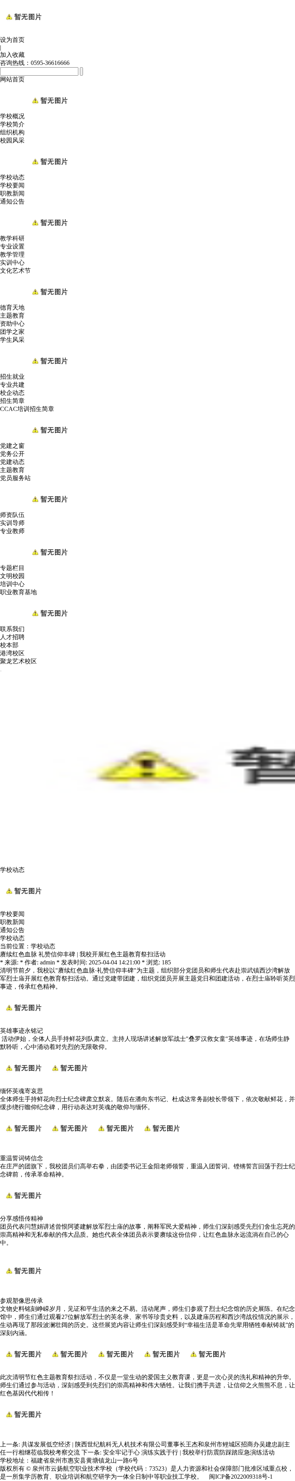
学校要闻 (12, 185)
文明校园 (12, 576)
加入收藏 (12, 54)
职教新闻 (12, 193)
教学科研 (12, 238)
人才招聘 (12, 637)
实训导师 (12, 523)
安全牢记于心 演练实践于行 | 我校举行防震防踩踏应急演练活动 (189, 1452)
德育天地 (12, 307)
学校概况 (12, 116)
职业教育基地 (18, 592)
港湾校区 (12, 653)
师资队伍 (12, 515)
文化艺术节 (15, 270)
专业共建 (12, 384)
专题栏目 (12, 568)
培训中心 (12, 584)
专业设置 (12, 246)
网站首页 (12, 79)
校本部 (9, 645)
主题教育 (12, 315)
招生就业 (12, 376)
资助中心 (12, 323)
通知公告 (12, 201)
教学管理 (12, 254)
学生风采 (12, 339)
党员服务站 (15, 478)
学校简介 (12, 124)
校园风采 (12, 140)
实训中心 (12, 262)
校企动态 (12, 392)
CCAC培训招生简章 (27, 409)
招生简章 (12, 401)
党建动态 (12, 462)
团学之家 (12, 331)
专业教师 (12, 531)
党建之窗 (12, 445)
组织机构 (12, 132)
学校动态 (12, 177)
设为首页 (12, 39)
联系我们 (12, 629)
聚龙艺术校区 (18, 661)
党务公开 (12, 454)
